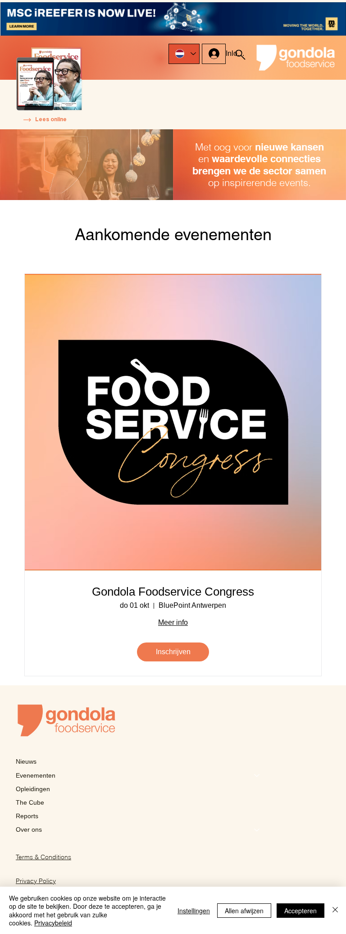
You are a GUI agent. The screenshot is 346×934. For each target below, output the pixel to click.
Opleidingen (33, 789)
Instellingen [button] (194, 910)
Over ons (29, 829)
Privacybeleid (53, 922)
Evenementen (35, 775)
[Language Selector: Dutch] (184, 54)
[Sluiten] (335, 910)
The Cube (30, 802)
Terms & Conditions (43, 857)
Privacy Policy (36, 881)
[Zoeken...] (240, 54)
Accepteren (300, 910)
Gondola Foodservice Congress (173, 591)
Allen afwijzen (244, 910)
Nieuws (26, 761)
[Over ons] (257, 829)
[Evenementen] (257, 775)
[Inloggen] (213, 54)
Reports (27, 816)
